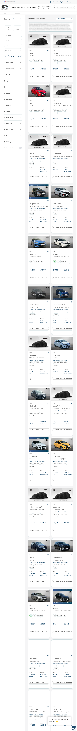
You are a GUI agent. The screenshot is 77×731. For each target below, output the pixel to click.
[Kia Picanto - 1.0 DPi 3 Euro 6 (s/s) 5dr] (62, 446)
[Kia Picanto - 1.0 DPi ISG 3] (62, 345)
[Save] (47, 51)
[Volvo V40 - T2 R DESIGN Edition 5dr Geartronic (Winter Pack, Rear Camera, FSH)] (62, 395)
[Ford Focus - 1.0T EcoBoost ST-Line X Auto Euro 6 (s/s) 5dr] (62, 648)
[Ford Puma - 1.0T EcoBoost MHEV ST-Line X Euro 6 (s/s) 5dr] (62, 143)
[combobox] (13, 35)
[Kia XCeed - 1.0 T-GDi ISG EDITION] (39, 243)
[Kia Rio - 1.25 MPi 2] (39, 42)
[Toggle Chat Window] (73, 727)
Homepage (17, 13)
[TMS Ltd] (5, 7)
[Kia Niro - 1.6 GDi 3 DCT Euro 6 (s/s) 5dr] (39, 597)
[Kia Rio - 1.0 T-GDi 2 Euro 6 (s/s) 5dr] (39, 143)
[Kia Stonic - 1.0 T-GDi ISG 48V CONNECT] (39, 345)
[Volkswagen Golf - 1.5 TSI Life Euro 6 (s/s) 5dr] (39, 496)
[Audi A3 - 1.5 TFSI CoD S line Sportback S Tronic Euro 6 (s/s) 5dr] (62, 597)
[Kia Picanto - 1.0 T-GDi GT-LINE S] (62, 193)
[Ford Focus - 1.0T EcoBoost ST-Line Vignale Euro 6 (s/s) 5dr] (62, 699)
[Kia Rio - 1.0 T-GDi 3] (39, 547)
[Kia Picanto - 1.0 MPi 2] (39, 92)
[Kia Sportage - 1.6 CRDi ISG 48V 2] (62, 547)
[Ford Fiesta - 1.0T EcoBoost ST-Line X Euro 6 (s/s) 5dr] (62, 92)
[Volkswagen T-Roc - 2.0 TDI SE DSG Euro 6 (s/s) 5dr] (62, 294)
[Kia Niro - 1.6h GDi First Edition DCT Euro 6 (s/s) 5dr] (62, 243)
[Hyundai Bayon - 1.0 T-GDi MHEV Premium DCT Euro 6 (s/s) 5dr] (39, 699)
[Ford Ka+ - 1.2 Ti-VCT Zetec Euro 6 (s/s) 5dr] (62, 42)
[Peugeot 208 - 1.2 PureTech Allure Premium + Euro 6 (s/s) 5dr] (39, 193)
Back (5, 13)
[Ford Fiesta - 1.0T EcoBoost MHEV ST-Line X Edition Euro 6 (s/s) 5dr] (39, 446)
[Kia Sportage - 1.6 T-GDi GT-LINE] (39, 294)
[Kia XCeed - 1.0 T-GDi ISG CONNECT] (62, 496)
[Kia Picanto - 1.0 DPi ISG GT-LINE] (39, 648)
